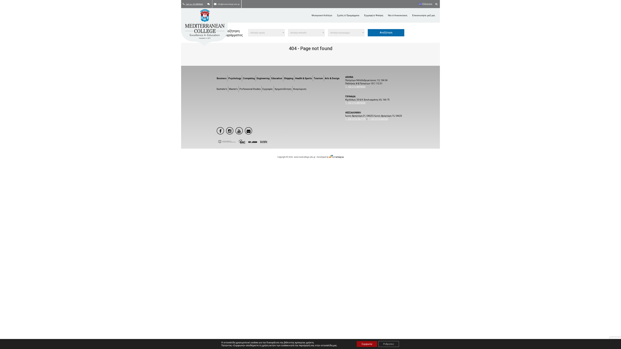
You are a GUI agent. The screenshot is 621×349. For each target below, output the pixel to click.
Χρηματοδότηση (283, 89)
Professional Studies (250, 89)
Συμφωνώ (367, 344)
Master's (233, 89)
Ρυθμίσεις (388, 344)
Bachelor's (222, 89)
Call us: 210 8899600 (194, 4)
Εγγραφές (267, 89)
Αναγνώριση (299, 89)
